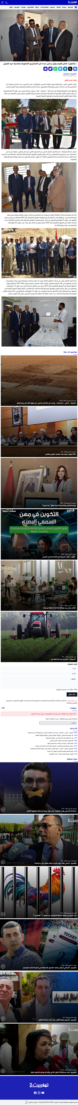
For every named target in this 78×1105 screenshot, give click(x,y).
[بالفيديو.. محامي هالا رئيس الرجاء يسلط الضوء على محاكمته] (39, 840)
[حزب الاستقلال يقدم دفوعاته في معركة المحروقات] (39, 738)
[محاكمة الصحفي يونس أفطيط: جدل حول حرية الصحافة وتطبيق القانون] (39, 788)
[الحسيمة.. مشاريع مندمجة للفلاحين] (39, 637)
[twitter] (70, 69)
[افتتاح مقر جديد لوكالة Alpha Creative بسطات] (39, 585)
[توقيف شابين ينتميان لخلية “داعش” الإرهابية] (39, 754)
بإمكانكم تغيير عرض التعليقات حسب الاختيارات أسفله (61, 719)
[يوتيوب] (42, 1092)
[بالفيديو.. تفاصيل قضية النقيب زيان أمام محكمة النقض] (39, 997)
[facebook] (75, 69)
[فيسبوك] (35, 1092)
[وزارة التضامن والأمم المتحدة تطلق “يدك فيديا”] (39, 483)
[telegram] (60, 69)
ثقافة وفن (30, 7)
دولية (11, 7)
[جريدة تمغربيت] (72, 2)
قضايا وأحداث (44, 7)
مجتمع (52, 7)
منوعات (23, 7)
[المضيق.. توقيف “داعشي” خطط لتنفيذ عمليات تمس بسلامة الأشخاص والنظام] (39, 749)
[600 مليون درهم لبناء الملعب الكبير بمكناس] (39, 432)
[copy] (50, 69)
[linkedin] (65, 69)
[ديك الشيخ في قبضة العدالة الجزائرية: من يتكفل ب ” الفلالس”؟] (39, 892)
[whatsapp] (55, 69)
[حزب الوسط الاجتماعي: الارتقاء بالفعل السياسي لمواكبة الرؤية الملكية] (39, 735)
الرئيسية (70, 7)
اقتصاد (58, 7)
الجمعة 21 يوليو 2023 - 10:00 (69, 75)
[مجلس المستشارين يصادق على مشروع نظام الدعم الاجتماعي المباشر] (39, 746)
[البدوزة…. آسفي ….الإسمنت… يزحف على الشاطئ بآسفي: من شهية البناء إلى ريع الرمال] (39, 380)
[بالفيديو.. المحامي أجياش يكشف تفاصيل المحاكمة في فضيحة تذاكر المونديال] (39, 945)
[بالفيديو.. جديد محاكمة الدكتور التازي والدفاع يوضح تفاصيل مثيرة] (39, 1049)
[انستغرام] (39, 1092)
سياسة (64, 7)
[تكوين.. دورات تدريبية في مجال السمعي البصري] (39, 534)
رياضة (37, 7)
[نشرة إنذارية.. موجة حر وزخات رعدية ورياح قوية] (39, 743)
